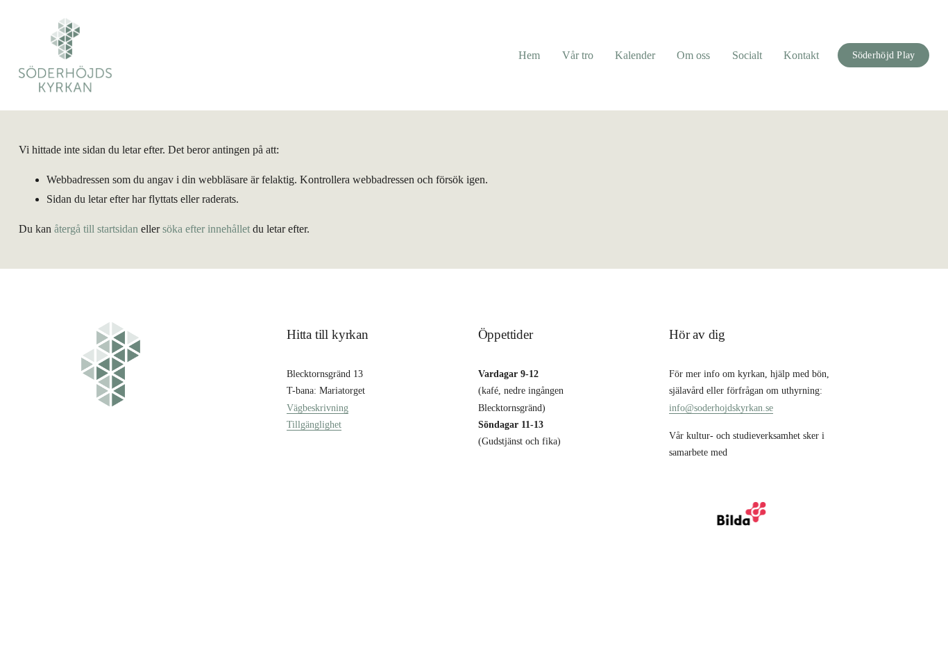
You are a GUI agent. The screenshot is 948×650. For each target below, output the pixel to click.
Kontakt (801, 55)
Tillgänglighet (314, 424)
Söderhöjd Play (883, 54)
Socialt (747, 55)
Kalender (635, 55)
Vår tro (577, 55)
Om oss (693, 55)
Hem (529, 55)
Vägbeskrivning (317, 407)
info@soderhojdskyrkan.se (721, 407)
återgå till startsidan (96, 229)
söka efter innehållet (206, 229)
